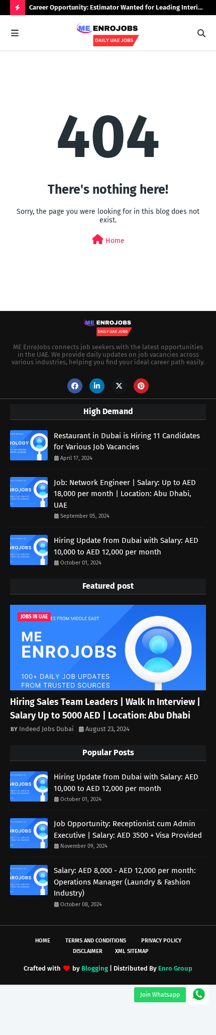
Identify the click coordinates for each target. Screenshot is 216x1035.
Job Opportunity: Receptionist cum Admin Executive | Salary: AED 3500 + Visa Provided (128, 829)
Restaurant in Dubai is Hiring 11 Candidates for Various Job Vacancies (127, 441)
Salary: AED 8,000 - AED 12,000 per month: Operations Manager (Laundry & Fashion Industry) (125, 882)
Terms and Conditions (95, 940)
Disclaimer (87, 951)
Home (114, 240)
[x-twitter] (119, 385)
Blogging (94, 968)
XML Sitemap (132, 951)
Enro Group (175, 968)
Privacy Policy (161, 940)
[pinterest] (141, 385)
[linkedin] (96, 385)
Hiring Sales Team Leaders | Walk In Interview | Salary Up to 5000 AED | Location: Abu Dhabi (105, 708)
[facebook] (74, 385)
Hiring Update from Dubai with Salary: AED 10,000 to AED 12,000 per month (126, 546)
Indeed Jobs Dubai (46, 729)
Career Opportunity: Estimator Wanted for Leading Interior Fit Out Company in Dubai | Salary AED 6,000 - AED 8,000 (116, 9)
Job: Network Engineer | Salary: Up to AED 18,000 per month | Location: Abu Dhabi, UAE (125, 494)
